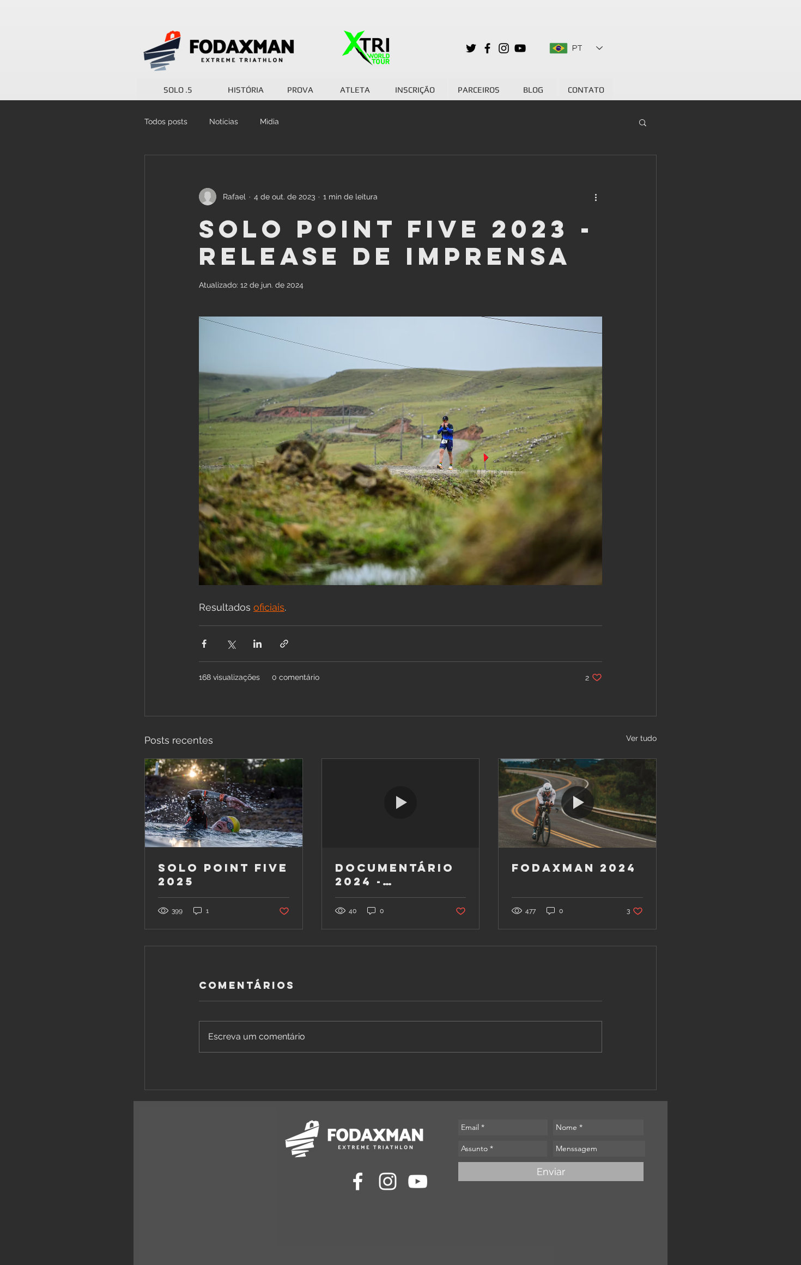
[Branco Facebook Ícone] (357, 1181)
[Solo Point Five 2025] (223, 803)
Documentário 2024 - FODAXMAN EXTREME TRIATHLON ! (394, 874)
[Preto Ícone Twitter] (471, 48)
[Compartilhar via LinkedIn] (257, 643)
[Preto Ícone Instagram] (504, 48)
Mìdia (269, 121)
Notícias (223, 121)
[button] (643, 122)
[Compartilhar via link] (284, 643)
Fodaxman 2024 (574, 867)
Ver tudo (641, 738)
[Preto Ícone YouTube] (520, 48)
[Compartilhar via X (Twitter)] (231, 643)
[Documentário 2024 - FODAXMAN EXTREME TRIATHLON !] (401, 803)
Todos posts (165, 121)
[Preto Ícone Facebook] (487, 48)
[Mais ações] (595, 196)
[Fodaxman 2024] (577, 803)
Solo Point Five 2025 (223, 874)
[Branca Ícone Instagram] (387, 1181)
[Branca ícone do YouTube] (417, 1181)
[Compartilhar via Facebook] (204, 643)
